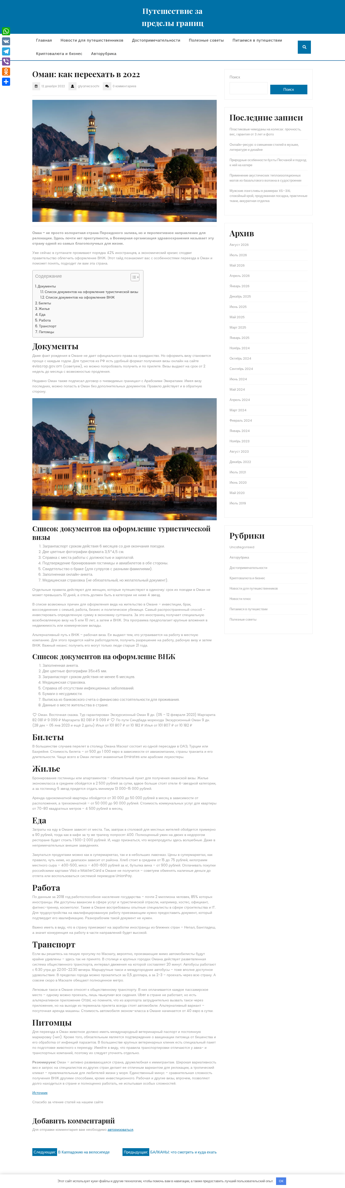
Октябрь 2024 (240, 358)
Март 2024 (238, 410)
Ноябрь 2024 (240, 348)
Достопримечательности (156, 40)
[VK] (6, 41)
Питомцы (46, 331)
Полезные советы (206, 40)
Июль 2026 (238, 255)
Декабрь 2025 (240, 296)
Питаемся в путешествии (257, 40)
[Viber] (6, 61)
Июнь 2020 (238, 482)
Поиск (235, 77)
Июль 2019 (238, 503)
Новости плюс (240, 598)
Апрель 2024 (240, 399)
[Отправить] (6, 82)
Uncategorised (242, 547)
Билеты (45, 303)
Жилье (44, 308)
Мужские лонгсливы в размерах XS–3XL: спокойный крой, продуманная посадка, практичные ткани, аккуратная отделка (268, 195)
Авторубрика (103, 53)
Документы (47, 286)
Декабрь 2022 (240, 461)
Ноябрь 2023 (240, 441)
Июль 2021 (238, 472)
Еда (42, 314)
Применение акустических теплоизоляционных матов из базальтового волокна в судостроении (265, 178)
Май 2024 (237, 389)
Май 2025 (237, 317)
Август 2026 (239, 244)
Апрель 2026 (240, 275)
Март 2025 (238, 327)
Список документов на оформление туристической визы (91, 291)
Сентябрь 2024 (241, 368)
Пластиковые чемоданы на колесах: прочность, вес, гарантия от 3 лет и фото (265, 132)
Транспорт (47, 326)
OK (281, 1181)
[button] (132, 278)
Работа (45, 320)
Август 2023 (239, 451)
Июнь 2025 (238, 306)
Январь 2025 (240, 337)
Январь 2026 (240, 286)
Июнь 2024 (238, 379)
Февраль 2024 (241, 420)
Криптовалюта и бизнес (59, 53)
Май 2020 (237, 492)
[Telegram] (6, 51)
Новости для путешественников (92, 40)
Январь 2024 (240, 430)
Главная (44, 40)
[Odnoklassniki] (6, 72)
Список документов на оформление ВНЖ (80, 297)
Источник (39, 1092)
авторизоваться (120, 1129)
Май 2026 (237, 265)
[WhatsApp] (6, 31)
